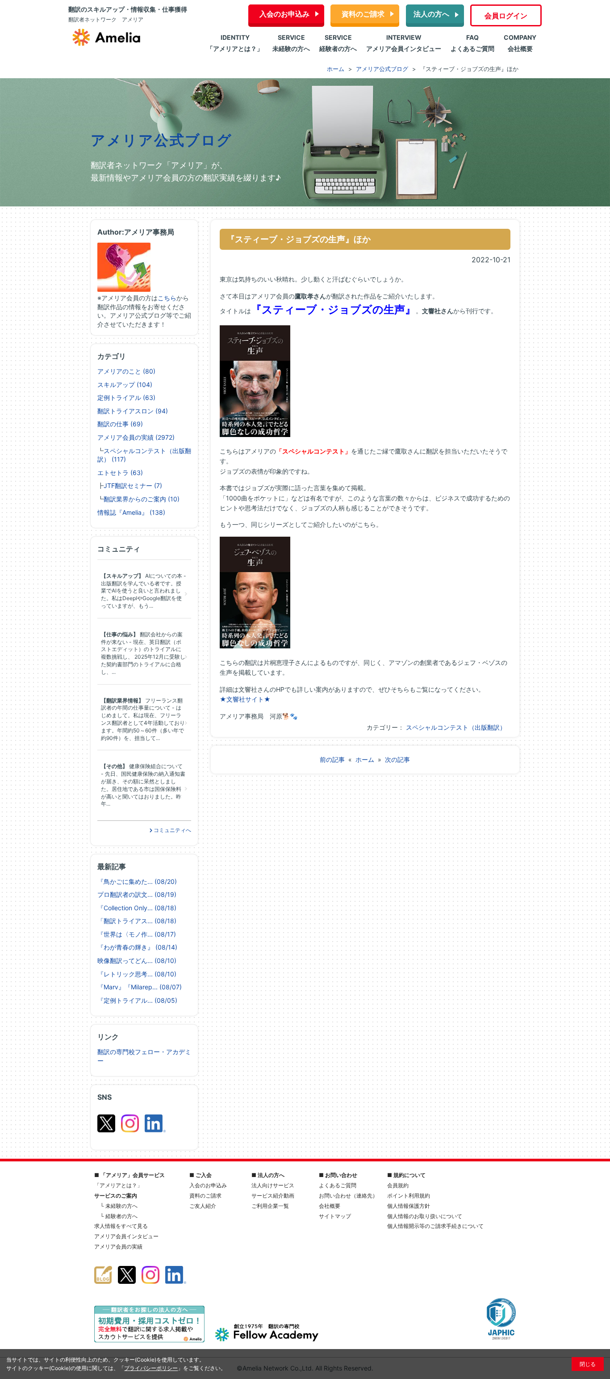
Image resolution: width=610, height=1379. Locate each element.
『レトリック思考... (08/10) (136, 974)
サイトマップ (335, 1216)
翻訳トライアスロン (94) (132, 411)
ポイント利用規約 (408, 1195)
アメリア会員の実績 (118, 1246)
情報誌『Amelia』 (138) (131, 512)
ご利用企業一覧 (270, 1205)
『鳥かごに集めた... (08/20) (137, 881)
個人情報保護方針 (408, 1205)
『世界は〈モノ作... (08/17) (136, 934)
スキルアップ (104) (124, 384)
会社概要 (329, 1205)
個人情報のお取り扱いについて (424, 1216)
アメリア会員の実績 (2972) (136, 437)
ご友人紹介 (202, 1205)
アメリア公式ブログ (162, 140)
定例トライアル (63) (126, 397)
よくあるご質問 (337, 1185)
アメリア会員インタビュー (126, 1236)
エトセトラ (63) (120, 472)
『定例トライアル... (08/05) (137, 1000)
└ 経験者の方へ (119, 1216)
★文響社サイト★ (245, 699)
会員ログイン (506, 15)
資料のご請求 (363, 13)
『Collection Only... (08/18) (136, 908)
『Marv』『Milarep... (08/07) (139, 987)
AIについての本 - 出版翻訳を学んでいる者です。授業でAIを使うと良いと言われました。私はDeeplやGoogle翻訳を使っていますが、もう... (143, 590)
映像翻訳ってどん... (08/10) (136, 960)
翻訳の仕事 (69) (120, 424)
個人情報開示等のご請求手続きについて (435, 1226)
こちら (167, 298)
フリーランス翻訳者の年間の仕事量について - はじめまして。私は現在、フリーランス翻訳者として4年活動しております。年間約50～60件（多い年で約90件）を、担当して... (143, 719)
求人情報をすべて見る (121, 1226)
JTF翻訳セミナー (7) (133, 485)
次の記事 (397, 759)
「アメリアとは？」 (118, 1185)
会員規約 (398, 1185)
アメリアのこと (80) (126, 371)
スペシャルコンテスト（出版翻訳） (456, 727)
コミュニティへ (171, 830)
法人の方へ (431, 13)
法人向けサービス (272, 1185)
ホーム (364, 759)
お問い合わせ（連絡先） (348, 1195)
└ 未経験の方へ (119, 1205)
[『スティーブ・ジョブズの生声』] (256, 434)
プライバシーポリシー (151, 1368)
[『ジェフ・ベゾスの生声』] (256, 646)
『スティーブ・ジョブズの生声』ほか (298, 239)
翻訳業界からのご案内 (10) (142, 499)
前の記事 (332, 759)
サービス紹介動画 (272, 1195)
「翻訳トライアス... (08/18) (136, 921)
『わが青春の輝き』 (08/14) (137, 947)
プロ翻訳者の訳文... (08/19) (136, 894)
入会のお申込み (284, 13)
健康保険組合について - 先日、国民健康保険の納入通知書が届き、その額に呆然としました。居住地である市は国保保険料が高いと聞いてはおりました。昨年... (143, 785)
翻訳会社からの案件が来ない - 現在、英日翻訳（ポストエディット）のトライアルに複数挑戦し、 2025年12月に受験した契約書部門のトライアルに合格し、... (143, 653)
